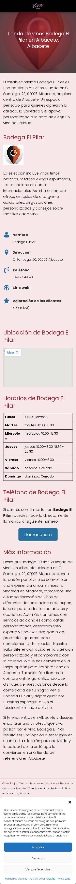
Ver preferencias (38, 869)
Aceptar (38, 847)
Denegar (38, 858)
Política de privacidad (42, 878)
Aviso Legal (64, 878)
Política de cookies (16, 878)
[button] (70, 802)
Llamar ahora (38, 534)
